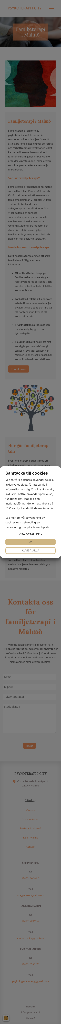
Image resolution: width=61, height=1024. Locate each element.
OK (30, 542)
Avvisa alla (30, 550)
